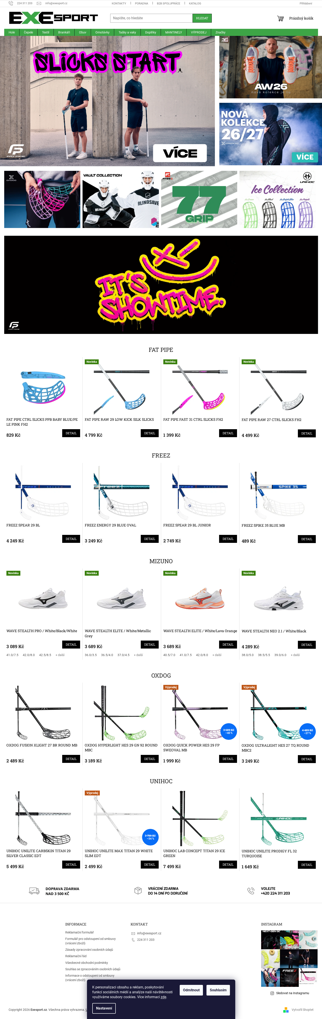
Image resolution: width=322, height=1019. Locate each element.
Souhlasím (218, 990)
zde (163, 997)
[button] (199, 101)
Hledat (202, 18)
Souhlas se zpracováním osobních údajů (92, 969)
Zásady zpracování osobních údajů (89, 949)
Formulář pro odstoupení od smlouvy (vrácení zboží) (90, 941)
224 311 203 (145, 939)
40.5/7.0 (169, 655)
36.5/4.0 (107, 655)
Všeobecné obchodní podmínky (86, 962)
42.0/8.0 (29, 655)
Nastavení (104, 1008)
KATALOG (195, 3)
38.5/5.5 (264, 655)
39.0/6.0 (280, 655)
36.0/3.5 (91, 655)
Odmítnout (191, 990)
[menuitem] (11, 32)
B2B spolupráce (168, 3)
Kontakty (119, 3)
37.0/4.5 (123, 655)
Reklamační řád (76, 956)
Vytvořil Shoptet (303, 1009)
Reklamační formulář (79, 932)
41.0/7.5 (12, 655)
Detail (71, 433)
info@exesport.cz (149, 933)
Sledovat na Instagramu (292, 993)
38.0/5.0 (248, 655)
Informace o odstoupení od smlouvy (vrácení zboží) (89, 978)
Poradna (141, 3)
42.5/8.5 (45, 655)
